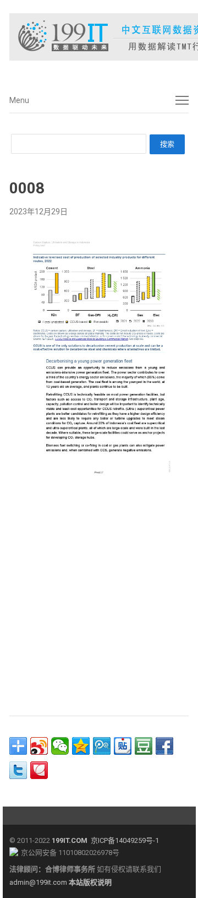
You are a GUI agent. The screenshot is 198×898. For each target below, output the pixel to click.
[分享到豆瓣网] (143, 746)
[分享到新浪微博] (39, 746)
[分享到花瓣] (39, 770)
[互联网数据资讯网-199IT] (99, 37)
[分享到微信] (60, 746)
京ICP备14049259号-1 (125, 840)
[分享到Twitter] (18, 770)
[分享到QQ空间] (81, 746)
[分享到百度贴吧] (122, 746)
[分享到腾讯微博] (102, 746)
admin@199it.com (39, 882)
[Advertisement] (99, 597)
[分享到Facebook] (164, 746)
